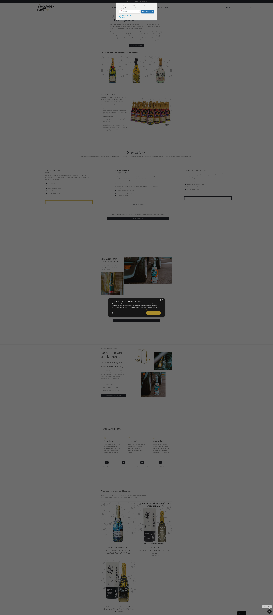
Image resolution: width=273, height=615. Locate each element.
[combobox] (160, 300)
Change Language (147, 11)
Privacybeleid (146, 309)
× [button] (162, 299)
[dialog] (136, 307)
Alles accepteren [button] (153, 313)
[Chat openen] (269, 611)
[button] (118, 313)
